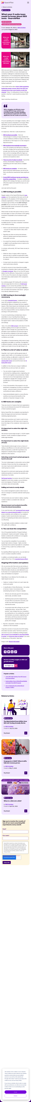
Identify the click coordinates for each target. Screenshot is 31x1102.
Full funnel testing (6, 478)
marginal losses (12, 300)
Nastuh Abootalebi (14, 641)
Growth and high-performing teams (11, 24)
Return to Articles (7, 7)
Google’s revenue (8, 271)
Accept (15, 1092)
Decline (15, 1095)
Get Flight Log (9, 665)
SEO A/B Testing (6, 21)
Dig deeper (7, 733)
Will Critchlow (22, 27)
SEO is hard (14, 326)
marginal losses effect (21, 559)
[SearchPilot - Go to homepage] (7, 2)
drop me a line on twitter (16, 636)
